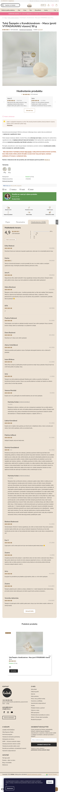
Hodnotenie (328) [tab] (38, 222)
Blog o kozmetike (7, 762)
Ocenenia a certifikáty (36, 701)
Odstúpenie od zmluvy (8, 739)
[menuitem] (8, 10)
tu (6, 784)
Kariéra (33, 705)
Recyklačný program (36, 719)
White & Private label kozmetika (39, 717)
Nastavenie (10, 788)
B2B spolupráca (35, 712)
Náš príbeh (34, 689)
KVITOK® (40, 29)
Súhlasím (49, 782)
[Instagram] (8, 712)
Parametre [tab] (20, 222)
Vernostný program (7, 734)
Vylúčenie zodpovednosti (9, 750)
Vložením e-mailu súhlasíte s (40, 749)
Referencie (5, 765)
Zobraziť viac (29, 110)
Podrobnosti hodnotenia (25, 29)
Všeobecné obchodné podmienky (11, 737)
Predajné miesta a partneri (38, 708)
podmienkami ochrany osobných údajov (40, 750)
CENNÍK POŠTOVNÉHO (8, 730)
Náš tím (33, 694)
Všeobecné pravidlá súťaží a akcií (11, 746)
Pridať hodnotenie (10, 239)
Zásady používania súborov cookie (11, 743)
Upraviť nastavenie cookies (34, 774)
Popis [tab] (7, 222)
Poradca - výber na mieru (8, 760)
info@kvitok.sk (11, 0)
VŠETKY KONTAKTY (9, 717)
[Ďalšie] (55, 102)
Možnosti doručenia (7, 181)
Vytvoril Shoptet (52, 774)
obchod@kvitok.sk (7, 707)
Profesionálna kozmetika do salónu (40, 715)
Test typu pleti (6, 758)
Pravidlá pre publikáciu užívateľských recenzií (14, 748)
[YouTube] (12, 712)
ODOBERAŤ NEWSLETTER (43, 745)
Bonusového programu (16, 185)
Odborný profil (35, 691)
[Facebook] (4, 712)
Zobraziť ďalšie (29, 611)
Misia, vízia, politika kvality (38, 698)
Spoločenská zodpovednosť (38, 703)
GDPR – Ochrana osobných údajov (11, 741)
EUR (42, 5)
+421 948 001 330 (4, 0)
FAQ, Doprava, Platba (7, 732)
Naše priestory (34, 696)
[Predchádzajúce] (3, 102)
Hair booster (28, 151)
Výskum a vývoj (35, 710)
